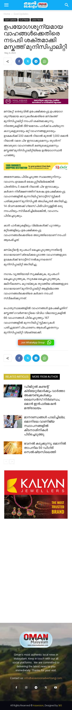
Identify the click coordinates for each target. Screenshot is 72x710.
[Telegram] (36, 61)
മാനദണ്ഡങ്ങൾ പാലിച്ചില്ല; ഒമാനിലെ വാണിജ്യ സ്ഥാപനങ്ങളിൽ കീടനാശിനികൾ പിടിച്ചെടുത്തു (44, 425)
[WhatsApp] (44, 61)
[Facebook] (19, 61)
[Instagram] (26, 687)
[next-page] (12, 461)
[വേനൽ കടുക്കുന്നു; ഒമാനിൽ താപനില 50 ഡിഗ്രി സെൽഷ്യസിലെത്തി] (13, 447)
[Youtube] (55, 687)
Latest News (37, 19)
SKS (60, 705)
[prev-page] (6, 461)
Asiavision (38, 705)
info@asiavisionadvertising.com (43, 678)
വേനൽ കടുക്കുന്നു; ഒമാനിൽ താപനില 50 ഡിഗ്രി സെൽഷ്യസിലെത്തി (45, 448)
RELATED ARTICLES (17, 376)
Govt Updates (21, 13)
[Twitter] (27, 61)
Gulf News (24, 19)
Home (7, 13)
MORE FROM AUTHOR (45, 376)
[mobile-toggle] (6, 5)
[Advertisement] (36, 574)
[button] (67, 5)
